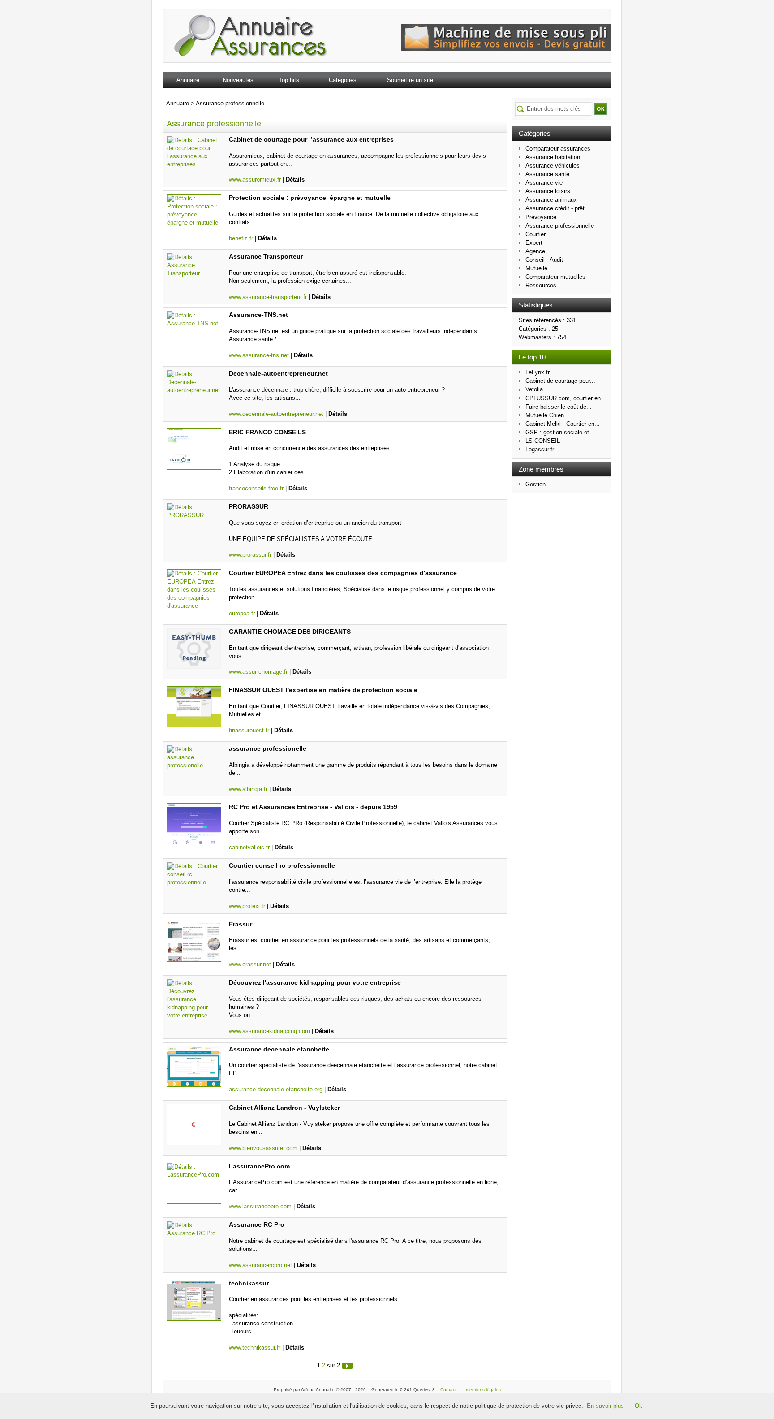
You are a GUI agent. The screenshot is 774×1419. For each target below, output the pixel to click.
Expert (533, 242)
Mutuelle (536, 268)
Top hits (289, 80)
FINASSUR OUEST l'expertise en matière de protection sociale (323, 689)
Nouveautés (238, 80)
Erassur (240, 924)
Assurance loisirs (547, 191)
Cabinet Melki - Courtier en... (562, 423)
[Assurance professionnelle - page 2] (347, 1365)
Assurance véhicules (552, 165)
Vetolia (534, 389)
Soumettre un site (410, 80)
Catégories (343, 80)
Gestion (535, 484)
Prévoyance (540, 217)
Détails (295, 179)
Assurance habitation (552, 157)
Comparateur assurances (557, 148)
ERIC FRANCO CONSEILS (267, 432)
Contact (448, 1389)
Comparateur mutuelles (555, 276)
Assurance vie (544, 182)
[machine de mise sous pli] (506, 49)
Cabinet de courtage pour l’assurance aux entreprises (311, 139)
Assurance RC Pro (256, 1224)
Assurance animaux (551, 199)
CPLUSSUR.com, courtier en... (565, 398)
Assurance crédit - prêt (555, 208)
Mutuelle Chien (544, 415)
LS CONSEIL (542, 440)
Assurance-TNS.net (258, 314)
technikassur (249, 1283)
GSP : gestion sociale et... (559, 432)
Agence (535, 251)
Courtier (535, 234)
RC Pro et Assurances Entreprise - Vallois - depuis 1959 (313, 806)
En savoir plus (605, 1405)
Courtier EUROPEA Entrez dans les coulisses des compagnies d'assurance (343, 572)
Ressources (540, 285)
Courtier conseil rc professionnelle (282, 865)
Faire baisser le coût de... (558, 406)
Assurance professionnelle (559, 225)
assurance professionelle (267, 748)
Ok (638, 1405)
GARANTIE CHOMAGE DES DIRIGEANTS (290, 631)
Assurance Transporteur (266, 256)
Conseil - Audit (544, 259)
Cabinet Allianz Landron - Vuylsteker (284, 1107)
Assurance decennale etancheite (279, 1049)
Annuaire (187, 80)
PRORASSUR (248, 506)
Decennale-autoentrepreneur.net (278, 373)
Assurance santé (547, 174)
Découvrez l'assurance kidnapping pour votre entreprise (315, 982)
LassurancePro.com (259, 1166)
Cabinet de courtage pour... (560, 380)
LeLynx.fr (537, 372)
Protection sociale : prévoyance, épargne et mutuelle (310, 197)
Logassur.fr (539, 449)
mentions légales (483, 1389)
